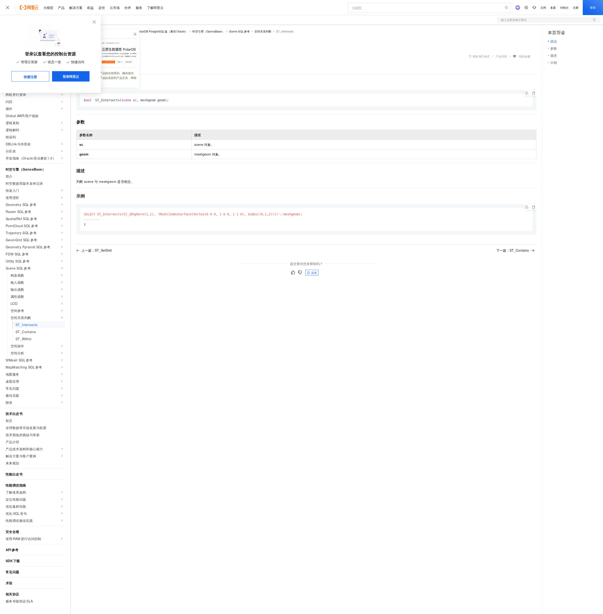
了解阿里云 (155, 7)
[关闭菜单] (7, 7)
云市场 (115, 7)
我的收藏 (524, 56)
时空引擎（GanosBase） (208, 31)
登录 (593, 7)
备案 (553, 7)
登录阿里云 (71, 76)
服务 (139, 7)
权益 (90, 7)
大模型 (48, 7)
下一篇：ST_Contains (512, 250)
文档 (543, 7)
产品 (61, 7)
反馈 (314, 272)
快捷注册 (30, 76)
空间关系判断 (262, 31)
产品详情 (501, 56)
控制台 (564, 7)
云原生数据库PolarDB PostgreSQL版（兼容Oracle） (154, 31)
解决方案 (75, 7)
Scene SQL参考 (239, 31)
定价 (101, 7)
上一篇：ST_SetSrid (96, 250)
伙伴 (127, 7)
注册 (576, 7)
